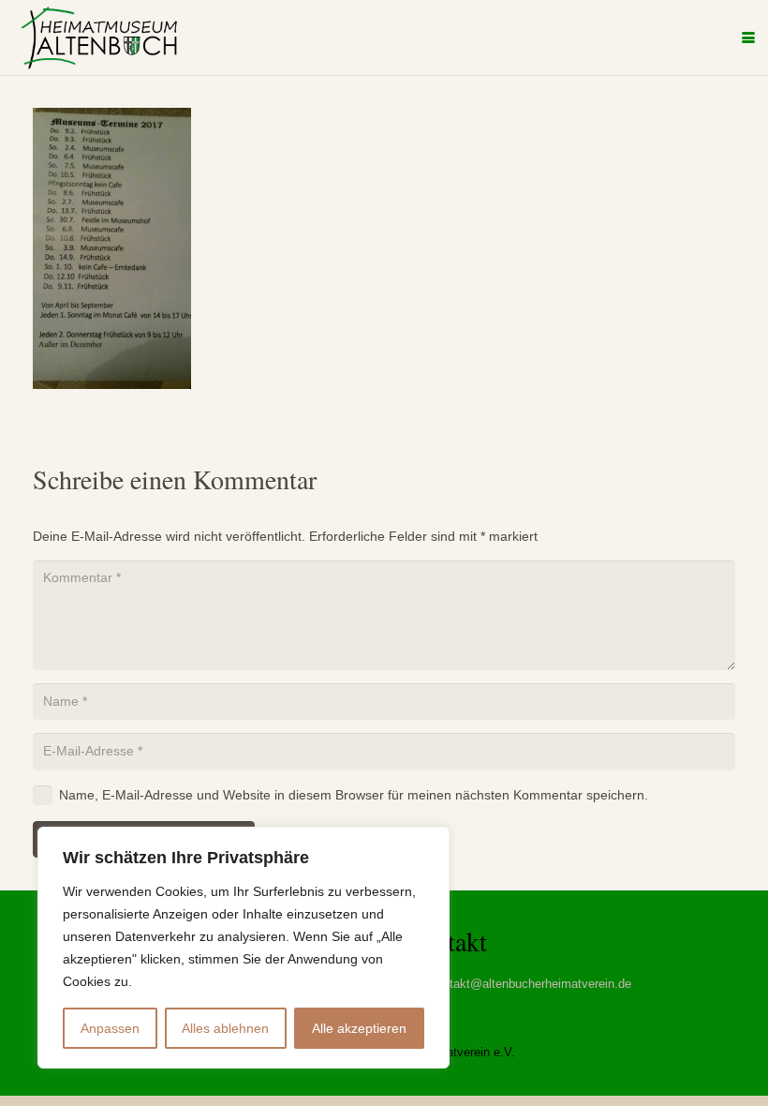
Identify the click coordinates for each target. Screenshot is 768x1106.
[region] (243, 948)
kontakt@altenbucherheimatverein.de (530, 984)
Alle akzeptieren (359, 1028)
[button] (748, 37)
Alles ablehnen (225, 1028)
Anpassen (110, 1028)
